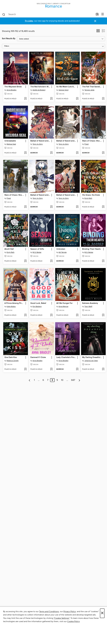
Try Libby (29, 21)
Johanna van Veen (91, 361)
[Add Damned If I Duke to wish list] (51, 369)
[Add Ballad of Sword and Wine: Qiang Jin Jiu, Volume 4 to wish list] (77, 153)
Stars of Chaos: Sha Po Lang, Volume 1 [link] (14, 195)
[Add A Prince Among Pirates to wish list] (25, 315)
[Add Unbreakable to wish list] (25, 153)
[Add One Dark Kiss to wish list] (25, 369)
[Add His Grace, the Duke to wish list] (103, 207)
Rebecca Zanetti (13, 361)
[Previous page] (29, 380)
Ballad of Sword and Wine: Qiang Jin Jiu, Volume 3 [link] (40, 195)
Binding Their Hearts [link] (91, 249)
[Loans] (97, 15)
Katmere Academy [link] (90, 303)
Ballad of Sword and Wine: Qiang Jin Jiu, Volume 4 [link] (66, 141)
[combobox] (48, 14)
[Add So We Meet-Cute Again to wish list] (77, 98)
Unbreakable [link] (10, 141)
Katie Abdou (11, 306)
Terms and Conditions (49, 611)
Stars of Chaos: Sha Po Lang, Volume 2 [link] (92, 141)
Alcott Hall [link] (9, 249)
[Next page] (79, 380)
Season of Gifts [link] (37, 249)
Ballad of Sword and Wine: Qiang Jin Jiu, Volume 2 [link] (66, 195)
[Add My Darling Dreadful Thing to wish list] (103, 369)
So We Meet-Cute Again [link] (66, 87)
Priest (86, 144)
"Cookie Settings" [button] (61, 618)
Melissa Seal (11, 144)
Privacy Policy (69, 611)
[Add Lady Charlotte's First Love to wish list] (77, 369)
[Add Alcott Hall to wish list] (25, 261)
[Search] (3, 14)
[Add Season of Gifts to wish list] (51, 261)
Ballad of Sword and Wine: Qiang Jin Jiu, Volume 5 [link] (40, 141)
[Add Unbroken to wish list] (77, 261)
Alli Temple (63, 252)
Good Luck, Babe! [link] (38, 303)
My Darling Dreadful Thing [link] (92, 357)
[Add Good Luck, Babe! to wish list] (51, 315)
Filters (6, 46)
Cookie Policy (73, 621)
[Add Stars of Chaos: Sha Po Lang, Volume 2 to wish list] (103, 153)
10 (62, 380)
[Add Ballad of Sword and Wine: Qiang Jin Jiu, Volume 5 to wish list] (51, 153)
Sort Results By (8, 38)
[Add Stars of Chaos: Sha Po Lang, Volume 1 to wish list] (25, 207)
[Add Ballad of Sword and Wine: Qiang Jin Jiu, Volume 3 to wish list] (51, 207)
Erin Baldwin (37, 306)
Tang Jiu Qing (38, 144)
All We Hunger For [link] (64, 303)
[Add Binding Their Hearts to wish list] (103, 261)
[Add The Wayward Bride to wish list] (25, 98)
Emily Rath (88, 198)
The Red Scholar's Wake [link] (40, 87)
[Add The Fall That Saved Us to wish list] (103, 98)
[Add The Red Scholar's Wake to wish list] (51, 98)
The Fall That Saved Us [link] (92, 87)
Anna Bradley (11, 90)
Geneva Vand (63, 90)
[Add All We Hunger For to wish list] (77, 315)
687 (73, 380)
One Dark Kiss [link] (10, 357)
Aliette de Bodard (39, 90)
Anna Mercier (63, 306)
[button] (98, 31)
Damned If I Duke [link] (38, 357)
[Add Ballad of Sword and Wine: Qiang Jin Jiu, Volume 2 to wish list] (77, 207)
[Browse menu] (102, 14)
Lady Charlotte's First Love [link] (66, 357)
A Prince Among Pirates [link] (14, 303)
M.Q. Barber (37, 252)
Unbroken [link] (60, 249)
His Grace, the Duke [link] (91, 195)
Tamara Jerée (89, 90)
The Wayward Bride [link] (13, 87)
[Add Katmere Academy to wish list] (103, 315)
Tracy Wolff (88, 306)
